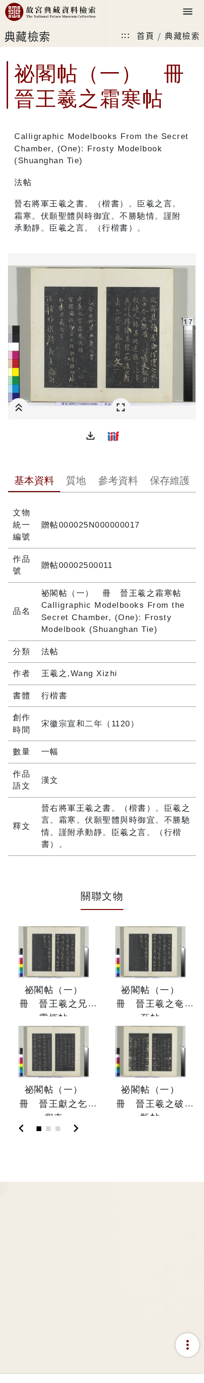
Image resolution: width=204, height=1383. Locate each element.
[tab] (34, 481)
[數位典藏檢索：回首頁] (50, 12)
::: (125, 35)
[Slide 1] (39, 1128)
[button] (90, 436)
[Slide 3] (58, 1128)
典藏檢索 (182, 35)
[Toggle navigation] (188, 12)
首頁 (145, 35)
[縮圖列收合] (18, 408)
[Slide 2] (48, 1128)
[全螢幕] (120, 408)
